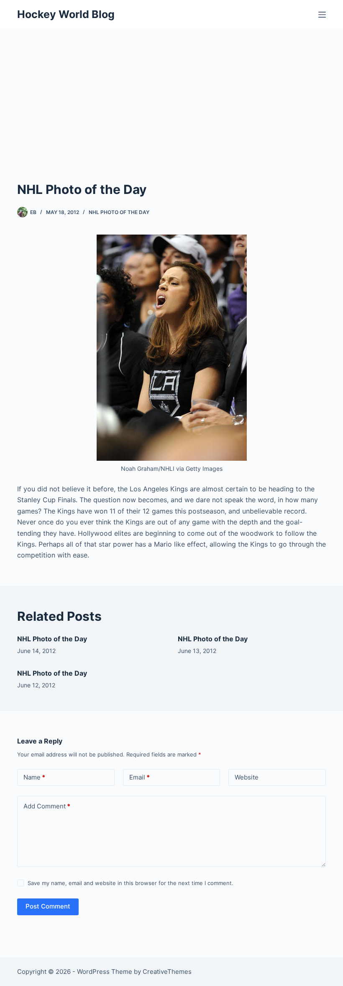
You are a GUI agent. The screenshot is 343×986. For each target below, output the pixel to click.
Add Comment (46, 806)
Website (247, 777)
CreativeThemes (167, 972)
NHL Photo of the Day (119, 212)
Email (139, 777)
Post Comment (48, 906)
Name (34, 777)
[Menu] (322, 14)
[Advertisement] (171, 92)
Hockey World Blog (66, 14)
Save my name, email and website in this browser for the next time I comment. (130, 883)
